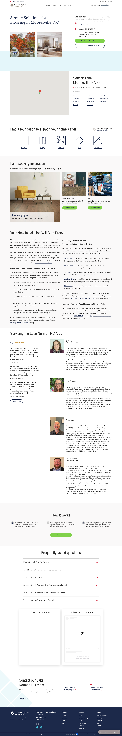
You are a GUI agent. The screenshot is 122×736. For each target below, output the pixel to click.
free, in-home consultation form (100, 316)
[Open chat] (115, 732)
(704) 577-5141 (84, 25)
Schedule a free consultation (96, 689)
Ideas (54, 5)
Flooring (47, 5)
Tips (60, 5)
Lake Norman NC (16, 1)
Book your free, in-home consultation (83, 298)
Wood (63, 723)
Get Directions (40, 719)
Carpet (64, 715)
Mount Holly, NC (104, 98)
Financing (99, 718)
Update (22, 1)
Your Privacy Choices (70, 734)
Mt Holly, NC (76, 101)
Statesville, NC (103, 101)
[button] (61, 562)
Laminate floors (69, 279)
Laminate (64, 718)
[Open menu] (118, 732)
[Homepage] (22, 713)
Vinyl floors (68, 258)
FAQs (98, 723)
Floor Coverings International (82, 656)
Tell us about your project (69, 689)
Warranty (99, 720)
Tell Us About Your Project (90, 46)
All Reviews (17, 401)
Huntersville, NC (77, 98)
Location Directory (102, 715)
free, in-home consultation (43, 263)
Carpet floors (68, 265)
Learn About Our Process (61, 535)
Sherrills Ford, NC (91, 101)
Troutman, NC (90, 105)
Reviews (81, 728)
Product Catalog (83, 718)
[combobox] (106, 4)
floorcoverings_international (82, 658)
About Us (107, 1)
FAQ (111, 1)
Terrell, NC (75, 105)
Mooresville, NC (90, 98)
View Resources (95, 207)
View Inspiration (70, 207)
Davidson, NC (90, 95)
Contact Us (99, 725)
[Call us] (76, 23)
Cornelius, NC (76, 95)
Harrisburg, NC (103, 95)
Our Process (67, 5)
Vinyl (63, 720)
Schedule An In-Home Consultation (90, 41)
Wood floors (68, 286)
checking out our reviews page (20, 323)
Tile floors (67, 272)
